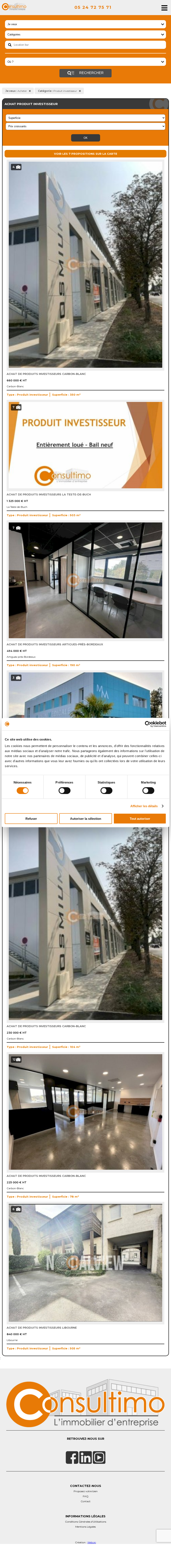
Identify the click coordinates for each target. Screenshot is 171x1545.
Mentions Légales (85, 1526)
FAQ (85, 1496)
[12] (85, 1169)
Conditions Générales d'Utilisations (85, 1521)
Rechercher (91, 73)
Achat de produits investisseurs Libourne (42, 1327)
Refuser (31, 818)
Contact (86, 1501)
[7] (85, 487)
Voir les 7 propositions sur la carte (85, 153)
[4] (85, 367)
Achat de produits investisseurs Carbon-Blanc (46, 374)
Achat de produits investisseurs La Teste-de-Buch (49, 494)
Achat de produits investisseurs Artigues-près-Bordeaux (55, 644)
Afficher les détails (144, 806)
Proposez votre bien (86, 1491)
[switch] (64, 790)
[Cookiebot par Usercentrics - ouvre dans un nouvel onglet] (148, 724)
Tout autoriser (140, 818)
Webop (91, 1542)
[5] (85, 1019)
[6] (85, 1320)
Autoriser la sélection (85, 818)
